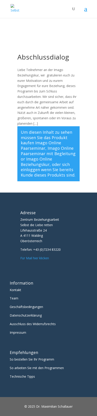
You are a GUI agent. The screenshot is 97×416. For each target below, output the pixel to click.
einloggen (30, 169)
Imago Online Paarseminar (41, 145)
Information (21, 283)
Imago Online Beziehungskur (36, 161)
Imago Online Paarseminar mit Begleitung (48, 150)
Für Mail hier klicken (34, 258)
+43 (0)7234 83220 (47, 249)
